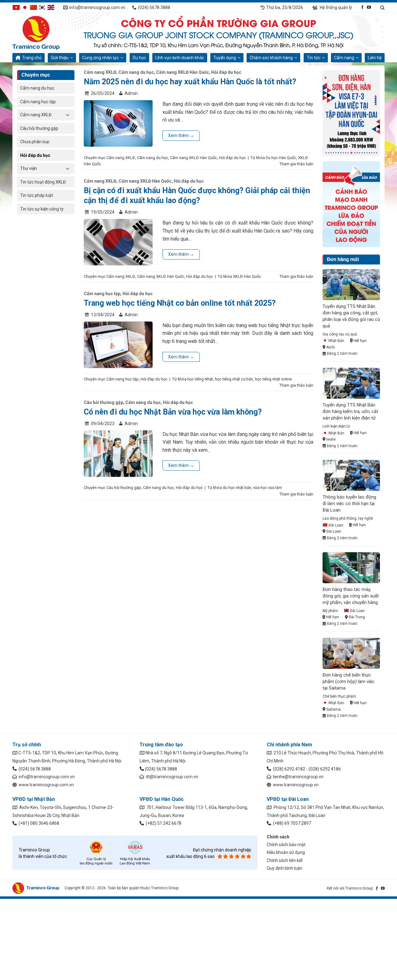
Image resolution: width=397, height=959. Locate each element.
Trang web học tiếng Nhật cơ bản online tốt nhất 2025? (180, 303)
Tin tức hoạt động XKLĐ (43, 182)
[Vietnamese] (16, 7)
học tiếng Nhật (200, 379)
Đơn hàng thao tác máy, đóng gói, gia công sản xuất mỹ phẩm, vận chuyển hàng (351, 596)
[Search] (382, 7)
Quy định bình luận (284, 868)
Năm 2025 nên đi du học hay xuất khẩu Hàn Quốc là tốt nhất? (190, 81)
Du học (139, 57)
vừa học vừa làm (267, 487)
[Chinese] (33, 7)
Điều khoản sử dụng (286, 852)
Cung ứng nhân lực (100, 57)
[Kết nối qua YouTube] (369, 7)
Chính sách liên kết (285, 860)
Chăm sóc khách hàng (271, 57)
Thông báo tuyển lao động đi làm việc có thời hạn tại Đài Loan (349, 503)
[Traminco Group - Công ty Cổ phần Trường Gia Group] (43, 33)
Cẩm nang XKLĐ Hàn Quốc (182, 72)
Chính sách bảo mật (286, 844)
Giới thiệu (60, 57)
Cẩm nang (344, 57)
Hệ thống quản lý (335, 7)
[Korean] (42, 7)
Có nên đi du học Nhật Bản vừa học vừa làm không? (173, 411)
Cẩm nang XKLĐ (35, 114)
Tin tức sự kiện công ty (42, 208)
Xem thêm (181, 135)
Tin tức (313, 57)
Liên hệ (374, 57)
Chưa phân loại (34, 141)
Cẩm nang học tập (38, 101)
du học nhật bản (237, 487)
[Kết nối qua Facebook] (362, 7)
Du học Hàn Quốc (281, 157)
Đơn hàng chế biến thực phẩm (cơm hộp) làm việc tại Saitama (349, 681)
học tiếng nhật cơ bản (234, 379)
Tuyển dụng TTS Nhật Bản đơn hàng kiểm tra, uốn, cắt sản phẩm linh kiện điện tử (350, 411)
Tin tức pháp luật (36, 195)
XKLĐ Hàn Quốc (247, 276)
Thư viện (28, 168)
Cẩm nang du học (37, 88)
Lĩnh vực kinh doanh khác (179, 57)
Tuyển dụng (224, 57)
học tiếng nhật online (273, 379)
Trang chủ (32, 57)
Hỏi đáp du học (35, 155)
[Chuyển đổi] (67, 114)
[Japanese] (25, 7)
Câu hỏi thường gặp (39, 128)
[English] (51, 7)
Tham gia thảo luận (296, 164)
